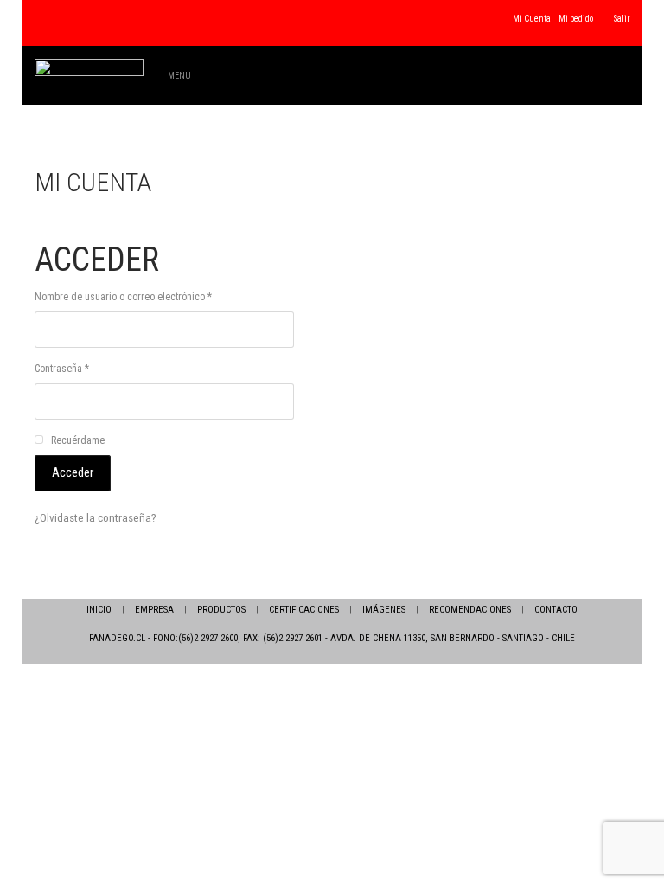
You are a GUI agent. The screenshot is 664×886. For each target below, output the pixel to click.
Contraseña (62, 369)
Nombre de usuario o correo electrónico (123, 297)
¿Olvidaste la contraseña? (95, 517)
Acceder (72, 472)
